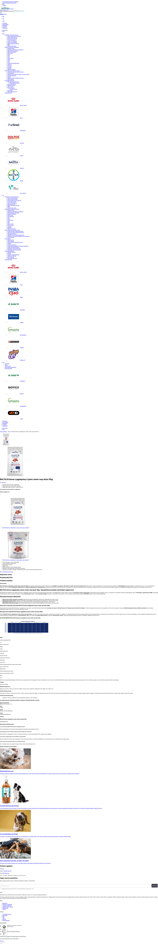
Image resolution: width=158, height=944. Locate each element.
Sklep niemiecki (6, 920)
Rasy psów (4, 915)
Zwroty (4, 909)
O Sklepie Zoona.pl (6, 914)
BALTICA (4, 482)
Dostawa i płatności (6, 905)
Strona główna (3, 431)
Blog (3, 4)
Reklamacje (5, 908)
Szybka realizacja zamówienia (9, 2)
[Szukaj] (1, 13)
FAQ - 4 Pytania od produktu (6, 571)
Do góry (2, 941)
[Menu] (6, 925)
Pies (9, 431)
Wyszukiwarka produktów (6, 11)
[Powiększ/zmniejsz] (0, 942)
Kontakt (4, 5)
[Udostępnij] (2, 942)
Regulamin (4, 903)
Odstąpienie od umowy (7, 906)
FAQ (3, 918)
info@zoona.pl (6, 873)
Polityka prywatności (7, 904)
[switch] (4, 934)
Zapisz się (154, 885)
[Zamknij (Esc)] (4, 942)
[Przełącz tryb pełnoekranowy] (1, 942)
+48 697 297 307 (7, 871)
